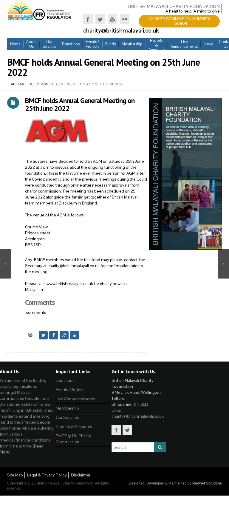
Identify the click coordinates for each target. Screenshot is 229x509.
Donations (65, 380)
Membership (67, 408)
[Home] (12, 84)
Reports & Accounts (74, 426)
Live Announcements (75, 399)
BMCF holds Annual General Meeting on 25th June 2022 (79, 104)
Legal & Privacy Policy (47, 475)
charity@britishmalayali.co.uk (73, 265)
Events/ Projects (71, 389)
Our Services (67, 417)
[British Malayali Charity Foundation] (40, 10)
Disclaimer (80, 475)
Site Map (15, 475)
